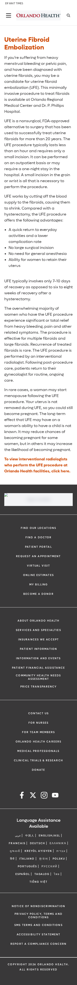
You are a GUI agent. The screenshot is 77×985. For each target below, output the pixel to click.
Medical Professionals (38, 751)
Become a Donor (38, 594)
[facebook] (21, 796)
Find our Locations (38, 528)
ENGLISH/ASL (49, 835)
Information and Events (38, 658)
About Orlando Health (39, 620)
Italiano (27, 858)
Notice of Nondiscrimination (38, 906)
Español (22, 874)
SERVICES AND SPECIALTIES (38, 630)
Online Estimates (38, 575)
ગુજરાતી (15, 851)
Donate (38, 770)
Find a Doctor (38, 537)
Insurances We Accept (38, 639)
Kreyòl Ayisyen (38, 851)
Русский (49, 866)
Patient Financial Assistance (38, 668)
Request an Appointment (38, 556)
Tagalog (41, 874)
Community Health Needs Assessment (38, 677)
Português (27, 866)
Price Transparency (38, 686)
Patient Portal (38, 547)
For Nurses (38, 723)
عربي (18, 835)
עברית (60, 851)
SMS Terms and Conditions (38, 925)
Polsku (59, 858)
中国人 (29, 835)
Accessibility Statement (38, 934)
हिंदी (12, 858)
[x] (33, 796)
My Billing (38, 584)
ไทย (57, 874)
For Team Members (38, 732)
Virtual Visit (38, 565)
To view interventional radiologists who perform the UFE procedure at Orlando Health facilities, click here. (37, 465)
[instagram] (44, 796)
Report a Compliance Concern (38, 944)
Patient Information (38, 649)
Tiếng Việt (39, 882)
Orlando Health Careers (38, 741)
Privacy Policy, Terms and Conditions (38, 915)
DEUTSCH (37, 843)
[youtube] (55, 796)
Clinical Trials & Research (38, 760)
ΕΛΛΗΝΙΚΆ (58, 843)
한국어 (43, 858)
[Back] (8, 15)
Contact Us (38, 713)
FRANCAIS (17, 843)
